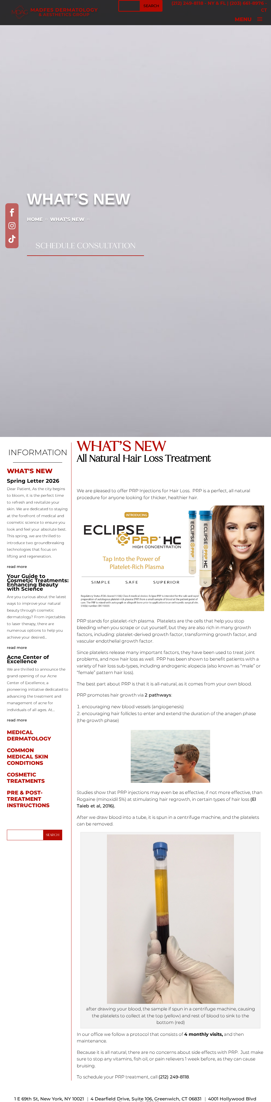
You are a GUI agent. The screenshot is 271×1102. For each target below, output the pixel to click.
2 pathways (158, 695)
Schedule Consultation (85, 246)
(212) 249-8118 (187, 3)
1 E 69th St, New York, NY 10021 (49, 1098)
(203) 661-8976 (247, 3)
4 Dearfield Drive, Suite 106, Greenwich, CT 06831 (146, 1098)
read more (17, 566)
